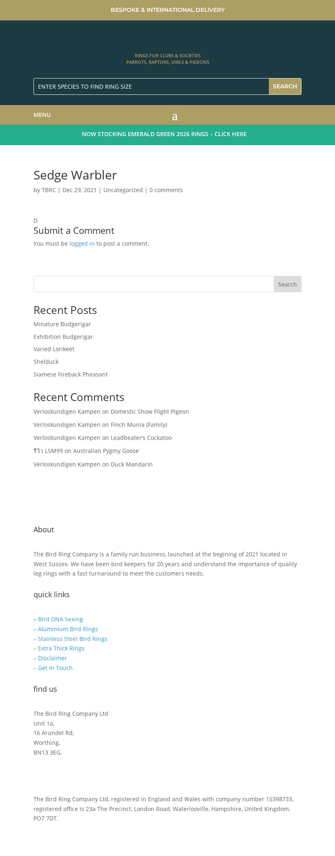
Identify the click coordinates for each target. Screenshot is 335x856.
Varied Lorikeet (54, 349)
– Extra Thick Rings (59, 648)
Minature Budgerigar (62, 324)
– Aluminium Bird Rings (66, 629)
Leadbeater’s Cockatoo (141, 437)
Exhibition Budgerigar (63, 337)
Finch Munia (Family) (139, 424)
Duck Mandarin (132, 464)
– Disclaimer (50, 658)
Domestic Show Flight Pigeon (150, 411)
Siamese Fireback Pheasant (71, 374)
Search (287, 284)
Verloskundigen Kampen (67, 411)
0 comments (166, 190)
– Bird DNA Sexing (58, 619)
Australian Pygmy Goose (106, 451)
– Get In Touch (53, 668)
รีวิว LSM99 (48, 451)
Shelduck (46, 361)
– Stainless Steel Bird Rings (70, 639)
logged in (82, 243)
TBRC (49, 190)
